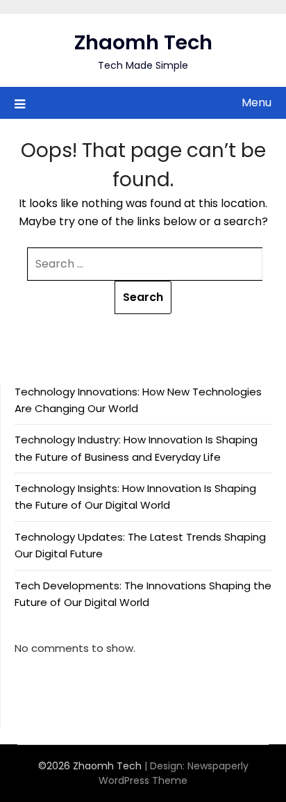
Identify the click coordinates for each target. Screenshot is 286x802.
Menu (256, 103)
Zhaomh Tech (143, 42)
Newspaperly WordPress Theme (174, 773)
